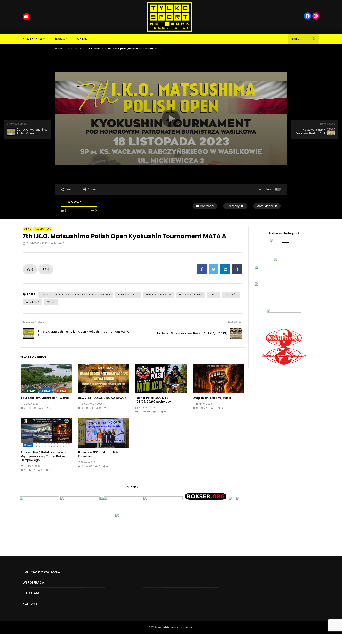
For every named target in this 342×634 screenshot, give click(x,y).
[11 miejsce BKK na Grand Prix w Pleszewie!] (103, 432)
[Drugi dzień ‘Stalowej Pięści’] (218, 378)
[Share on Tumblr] (237, 269)
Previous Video (33, 322)
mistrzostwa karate (190, 294)
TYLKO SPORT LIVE (42, 228)
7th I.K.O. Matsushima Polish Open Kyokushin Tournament (75, 294)
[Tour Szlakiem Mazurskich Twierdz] (46, 378)
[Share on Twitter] (213, 269)
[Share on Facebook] (202, 269)
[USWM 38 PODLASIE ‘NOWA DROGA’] (103, 378)
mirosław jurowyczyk (158, 294)
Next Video (234, 322)
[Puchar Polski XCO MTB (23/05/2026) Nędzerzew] (161, 378)
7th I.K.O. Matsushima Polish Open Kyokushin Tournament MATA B (83, 333)
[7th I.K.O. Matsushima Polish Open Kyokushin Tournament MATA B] (28, 333)
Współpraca (33, 582)
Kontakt (82, 39)
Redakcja (60, 39)
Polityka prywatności (42, 571)
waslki (51, 302)
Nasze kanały (32, 39)
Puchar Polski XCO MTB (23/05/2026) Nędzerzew (153, 400)
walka (214, 294)
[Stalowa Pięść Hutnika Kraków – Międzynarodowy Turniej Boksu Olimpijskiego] (46, 432)
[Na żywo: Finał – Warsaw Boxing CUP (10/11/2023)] (236, 333)
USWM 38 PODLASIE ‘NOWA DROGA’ (102, 398)
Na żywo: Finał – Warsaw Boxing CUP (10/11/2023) (192, 333)
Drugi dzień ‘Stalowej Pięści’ (212, 398)
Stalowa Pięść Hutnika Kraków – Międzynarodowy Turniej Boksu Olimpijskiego (43, 456)
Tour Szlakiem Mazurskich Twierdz (45, 398)
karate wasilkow (128, 294)
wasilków (231, 294)
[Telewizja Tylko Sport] (169, 17)
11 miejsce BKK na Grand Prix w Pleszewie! (99, 454)
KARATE (72, 48)
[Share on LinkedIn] (225, 269)
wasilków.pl (32, 302)
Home (59, 48)
